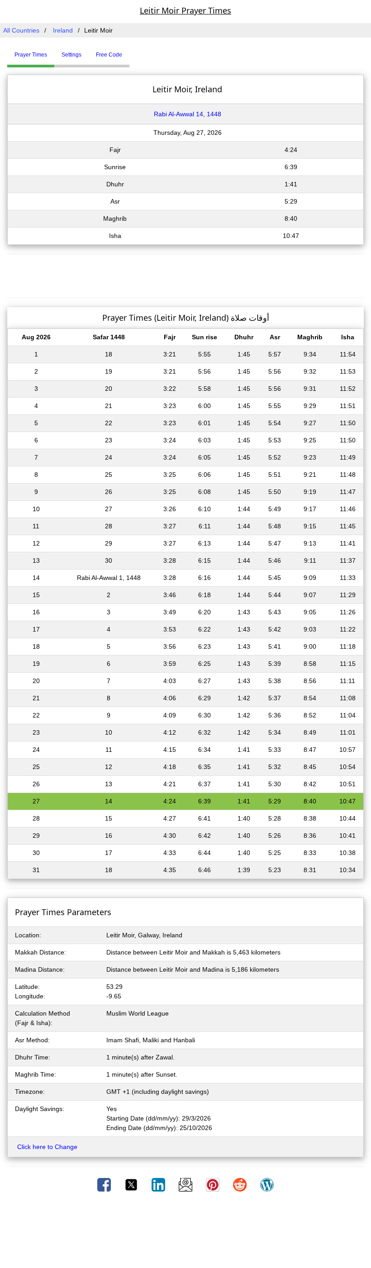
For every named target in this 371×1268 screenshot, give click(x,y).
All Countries (21, 30)
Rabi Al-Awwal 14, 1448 (187, 114)
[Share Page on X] (132, 1184)
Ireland (63, 30)
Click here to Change (47, 1146)
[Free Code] (140, 51)
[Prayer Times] (131, 51)
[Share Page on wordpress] (267, 1184)
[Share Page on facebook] (105, 1184)
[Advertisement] (185, 274)
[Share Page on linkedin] (159, 1184)
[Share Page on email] (186, 1184)
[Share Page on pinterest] (213, 1184)
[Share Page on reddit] (240, 1184)
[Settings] (136, 51)
